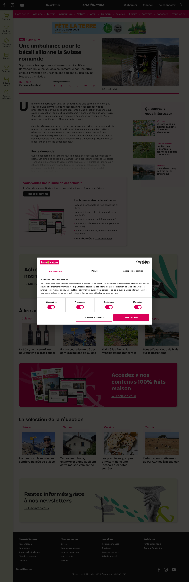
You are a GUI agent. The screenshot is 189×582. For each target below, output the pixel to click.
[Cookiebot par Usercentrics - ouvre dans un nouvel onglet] (138, 262)
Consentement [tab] (55, 271)
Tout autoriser (131, 318)
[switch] (80, 307)
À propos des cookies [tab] (133, 271)
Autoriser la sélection (94, 318)
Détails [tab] (94, 271)
